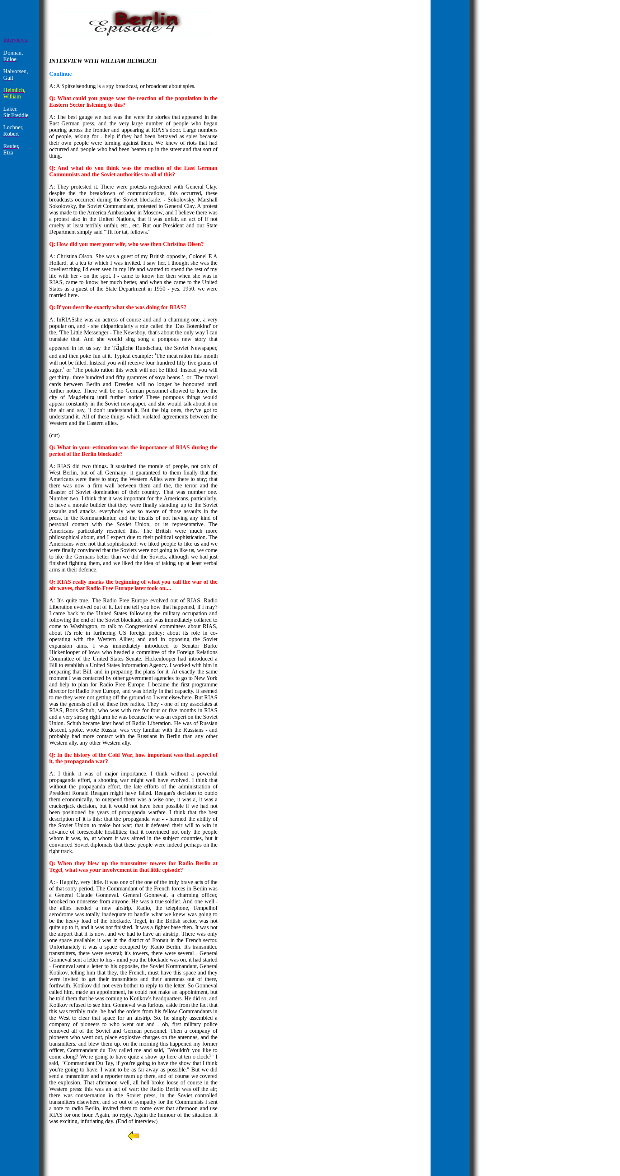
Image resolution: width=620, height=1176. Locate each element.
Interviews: (15, 40)
